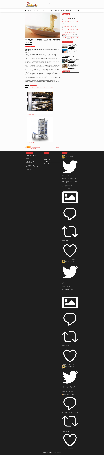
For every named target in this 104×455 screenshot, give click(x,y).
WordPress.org (47, 163)
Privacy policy (54, 452)
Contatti (67, 10)
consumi (29, 87)
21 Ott (63, 368)
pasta (38, 87)
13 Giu (63, 263)
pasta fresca (41, 87)
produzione (51, 87)
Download (57, 10)
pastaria (66, 156)
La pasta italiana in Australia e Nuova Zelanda (35, 148)
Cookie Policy (59, 452)
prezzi (48, 87)
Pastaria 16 (45, 87)
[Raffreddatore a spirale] (40, 101)
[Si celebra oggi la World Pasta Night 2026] (64, 60)
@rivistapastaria (71, 156)
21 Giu (63, 158)
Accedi (45, 157)
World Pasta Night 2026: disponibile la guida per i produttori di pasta (73, 65)
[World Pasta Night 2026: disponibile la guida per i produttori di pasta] (64, 66)
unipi (54, 87)
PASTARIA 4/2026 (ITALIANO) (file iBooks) (70, 21)
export (32, 87)
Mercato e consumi (33, 85)
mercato (35, 87)
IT (70, 10)
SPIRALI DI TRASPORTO (30, 142)
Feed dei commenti (47, 161)
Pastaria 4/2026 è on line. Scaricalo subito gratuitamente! (72, 45)
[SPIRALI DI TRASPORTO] (40, 129)
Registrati (62, 10)
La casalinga (57, 147)
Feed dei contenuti (47, 159)
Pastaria (34, 44)
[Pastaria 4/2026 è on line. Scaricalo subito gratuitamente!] (64, 45)
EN (73, 10)
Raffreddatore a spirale (30, 114)
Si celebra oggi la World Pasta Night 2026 (73, 60)
